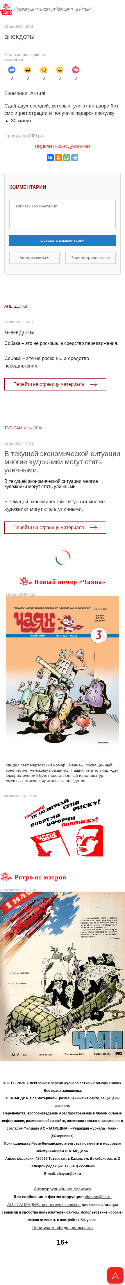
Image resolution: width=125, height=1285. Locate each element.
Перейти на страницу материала (48, 384)
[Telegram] (74, 157)
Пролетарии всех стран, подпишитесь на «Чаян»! (53, 9)
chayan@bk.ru (98, 1196)
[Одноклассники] (58, 157)
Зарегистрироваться (90, 257)
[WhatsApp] (66, 157)
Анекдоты (15, 306)
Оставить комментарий (62, 240)
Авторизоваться (34, 257)
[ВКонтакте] (50, 157)
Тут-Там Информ (23, 428)
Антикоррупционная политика (62, 1189)
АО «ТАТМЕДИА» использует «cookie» (44, 1204)
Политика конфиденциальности (62, 1227)
